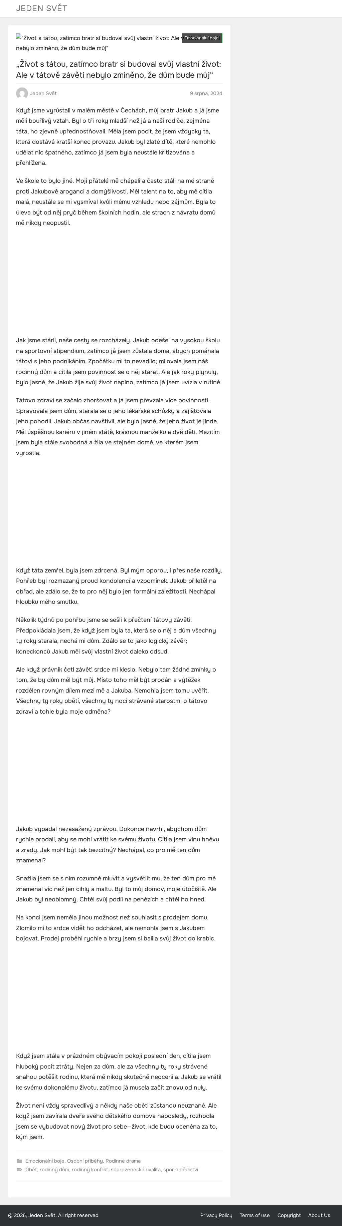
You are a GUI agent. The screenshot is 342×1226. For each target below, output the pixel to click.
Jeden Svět (41, 8)
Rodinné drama (123, 1161)
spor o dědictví (180, 1169)
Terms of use (255, 1215)
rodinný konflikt (90, 1169)
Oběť (31, 1169)
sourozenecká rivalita (136, 1169)
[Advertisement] (119, 282)
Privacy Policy (216, 1215)
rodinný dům (54, 1169)
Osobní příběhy (85, 1161)
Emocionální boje (201, 38)
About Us (319, 1215)
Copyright (289, 1215)
